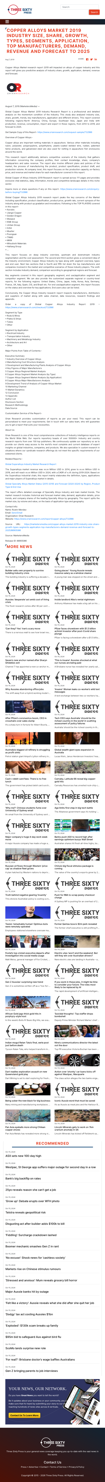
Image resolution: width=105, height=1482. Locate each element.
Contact (44, 1467)
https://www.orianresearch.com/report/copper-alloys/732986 (44, 519)
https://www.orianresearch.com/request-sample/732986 (64, 132)
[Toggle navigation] (7, 22)
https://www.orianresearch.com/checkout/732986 (29, 307)
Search (94, 12)
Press (24, 1467)
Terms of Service (58, 1467)
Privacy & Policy (76, 1467)
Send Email (17, 512)
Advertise (33, 1467)
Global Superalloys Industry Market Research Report (30, 464)
